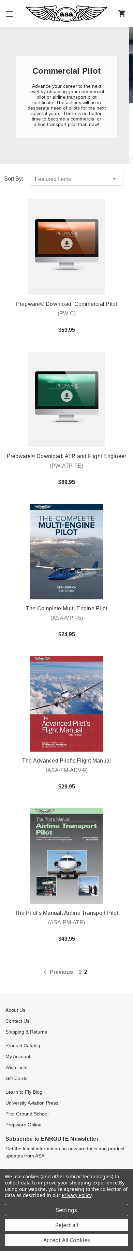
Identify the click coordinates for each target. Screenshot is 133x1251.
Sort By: (13, 179)
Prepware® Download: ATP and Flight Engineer (67, 456)
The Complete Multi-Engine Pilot (66, 608)
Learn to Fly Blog (23, 1092)
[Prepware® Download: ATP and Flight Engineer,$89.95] (66, 399)
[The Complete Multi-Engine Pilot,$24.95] (66, 551)
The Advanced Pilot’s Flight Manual (66, 761)
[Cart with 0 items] (123, 13)
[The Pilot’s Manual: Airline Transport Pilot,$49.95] (66, 856)
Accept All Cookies (66, 1240)
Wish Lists (16, 1067)
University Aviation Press (31, 1103)
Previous (60, 972)
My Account (17, 1056)
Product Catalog (22, 1045)
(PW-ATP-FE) (66, 466)
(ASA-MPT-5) (66, 618)
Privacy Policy (76, 1195)
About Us (15, 1010)
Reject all (66, 1225)
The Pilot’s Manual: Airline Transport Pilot (66, 913)
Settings (66, 1210)
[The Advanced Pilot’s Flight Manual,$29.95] (66, 704)
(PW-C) (67, 313)
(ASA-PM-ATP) (66, 922)
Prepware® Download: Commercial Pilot (66, 304)
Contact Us (17, 1021)
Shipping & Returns (26, 1032)
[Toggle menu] (9, 13)
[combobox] (76, 179)
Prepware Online (23, 1124)
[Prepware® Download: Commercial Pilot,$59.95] (66, 247)
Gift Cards (16, 1078)
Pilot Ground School (26, 1114)
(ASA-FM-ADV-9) (67, 770)
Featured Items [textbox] (53, 179)
